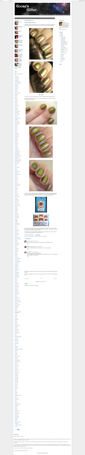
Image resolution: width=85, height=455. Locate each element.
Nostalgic (16, 306)
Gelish (16, 198)
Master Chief (16, 269)
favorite (16, 182)
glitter (15, 202)
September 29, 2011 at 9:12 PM (37, 246)
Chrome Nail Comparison (20, 27)
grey (15, 212)
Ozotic (16, 322)
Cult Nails (16, 150)
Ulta (15, 402)
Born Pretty (16, 105)
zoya (15, 426)
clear (15, 129)
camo (15, 115)
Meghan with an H (29, 246)
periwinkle (16, 329)
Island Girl (16, 234)
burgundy (16, 112)
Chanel (16, 119)
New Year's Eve (17, 300)
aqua (15, 84)
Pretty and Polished (17, 336)
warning (16, 412)
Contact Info (20, 18)
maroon (16, 268)
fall (15, 181)
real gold (16, 346)
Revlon (16, 350)
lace (15, 247)
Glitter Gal (16, 203)
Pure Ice (16, 340)
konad (15, 245)
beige (15, 95)
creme (15, 147)
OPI (15, 318)
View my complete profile (62, 29)
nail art (16, 289)
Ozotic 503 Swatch (63, 47)
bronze (16, 108)
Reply (28, 243)
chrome (16, 125)
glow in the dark (17, 205)
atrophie (16, 88)
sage (15, 354)
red (15, 347)
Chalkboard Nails (17, 118)
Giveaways (47, 18)
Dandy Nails (16, 153)
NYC (15, 310)
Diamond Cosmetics (17, 160)
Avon (15, 91)
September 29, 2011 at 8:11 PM (33, 241)
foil (15, 192)
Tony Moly (16, 398)
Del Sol (16, 157)
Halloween (16, 216)
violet (15, 409)
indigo (15, 231)
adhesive (16, 80)
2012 (61, 34)
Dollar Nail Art (17, 161)
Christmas (16, 123)
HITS (15, 219)
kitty (15, 241)
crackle (16, 144)
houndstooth (16, 223)
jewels (15, 240)
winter (15, 420)
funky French (16, 196)
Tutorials (36, 18)
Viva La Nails (16, 410)
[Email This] (35, 234)
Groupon (16, 213)
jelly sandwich (17, 237)
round (15, 353)
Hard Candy (16, 217)
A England (16, 78)
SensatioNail (16, 360)
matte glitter (16, 272)
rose (15, 351)
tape (15, 391)
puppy (15, 339)
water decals (16, 413)
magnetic (16, 265)
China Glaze (16, 122)
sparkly (16, 378)
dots (15, 164)
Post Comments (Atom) (43, 281)
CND (15, 132)
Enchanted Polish (17, 174)
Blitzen (16, 101)
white (15, 419)
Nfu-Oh (16, 303)
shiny (15, 367)
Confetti (16, 137)
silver (15, 368)
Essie (15, 178)
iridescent (16, 233)
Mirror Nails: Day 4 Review (21, 45)
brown (15, 109)
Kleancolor (16, 244)
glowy (15, 206)
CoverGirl (16, 143)
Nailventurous (17, 293)
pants (15, 323)
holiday (16, 220)
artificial (16, 87)
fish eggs (16, 188)
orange (16, 319)
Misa (15, 282)
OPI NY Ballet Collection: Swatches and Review (21, 50)
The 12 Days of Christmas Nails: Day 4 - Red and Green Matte (21, 55)
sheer (15, 364)
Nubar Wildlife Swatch (64, 43)
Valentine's (16, 405)
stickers (16, 384)
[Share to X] (37, 234)
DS (15, 165)
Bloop (15, 102)
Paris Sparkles (17, 325)
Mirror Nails (20, 21)
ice (15, 226)
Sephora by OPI (17, 361)
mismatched (16, 283)
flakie (15, 189)
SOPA (15, 374)
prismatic (16, 337)
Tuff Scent (16, 399)
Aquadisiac (16, 85)
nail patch (16, 292)
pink (41, 236)
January (62, 59)
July (61, 55)
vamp (15, 406)
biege (15, 98)
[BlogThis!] (36, 234)
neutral (16, 299)
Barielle (16, 94)
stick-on (16, 382)
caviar (15, 116)
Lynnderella (16, 262)
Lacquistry (16, 248)
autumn (28, 236)
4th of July (16, 77)
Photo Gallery (52, 18)
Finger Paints (16, 185)
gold (35, 236)
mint (15, 279)
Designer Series (17, 158)
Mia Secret (16, 275)
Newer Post (27, 278)
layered (16, 251)
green (37, 236)
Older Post (55, 278)
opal (15, 316)
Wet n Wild (16, 416)
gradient (16, 209)
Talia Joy (16, 388)
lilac (15, 255)
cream (15, 146)
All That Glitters (17, 81)
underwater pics (44, 236)
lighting (16, 254)
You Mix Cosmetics (17, 424)
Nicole (28, 241)
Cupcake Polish (17, 151)
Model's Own (16, 286)
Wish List (31, 18)
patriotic (16, 326)
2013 (61, 33)
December (62, 37)
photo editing (16, 332)
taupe (15, 392)
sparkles (16, 377)
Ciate (15, 126)
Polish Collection (26, 18)
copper (30, 236)
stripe (15, 385)
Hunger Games (17, 224)
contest (16, 139)
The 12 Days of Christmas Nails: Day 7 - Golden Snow (21, 41)
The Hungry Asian (17, 395)
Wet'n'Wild (16, 417)
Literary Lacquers (17, 258)
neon (15, 296)
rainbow (16, 343)
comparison (16, 136)
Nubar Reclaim (63, 46)
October (62, 39)
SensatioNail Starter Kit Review (20, 36)
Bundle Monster (17, 111)
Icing (15, 227)
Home (16, 18)
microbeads (16, 276)
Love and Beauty (17, 261)
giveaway (16, 199)
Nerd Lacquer (16, 297)
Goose (65, 22)
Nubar (39, 236)
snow (15, 371)
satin (15, 357)
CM (15, 130)
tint (15, 396)
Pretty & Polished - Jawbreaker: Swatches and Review (21, 60)
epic (15, 175)
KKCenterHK (51, 231)
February (62, 58)
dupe (15, 168)
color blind (16, 133)
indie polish (16, 230)
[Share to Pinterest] (39, 234)
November (62, 38)
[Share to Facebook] (38, 234)
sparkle (16, 375)
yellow (15, 423)
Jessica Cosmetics (17, 238)
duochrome (33, 236)
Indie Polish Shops (41, 18)
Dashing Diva (16, 154)
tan (15, 389)
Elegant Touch (17, 171)
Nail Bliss (16, 290)
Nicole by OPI (17, 304)
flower (15, 191)
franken (16, 195)
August (62, 54)
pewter (16, 330)
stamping (16, 381)
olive (15, 315)
